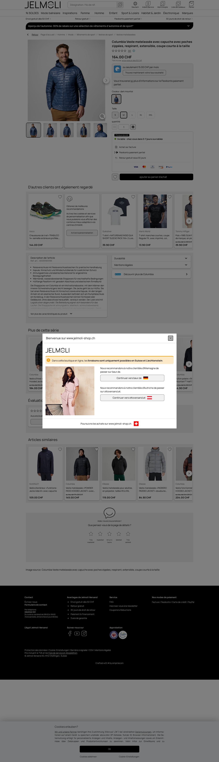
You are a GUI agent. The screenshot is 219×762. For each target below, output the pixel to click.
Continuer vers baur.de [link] (129, 378)
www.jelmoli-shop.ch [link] (120, 423)
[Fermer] (170, 338)
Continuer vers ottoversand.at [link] (129, 397)
